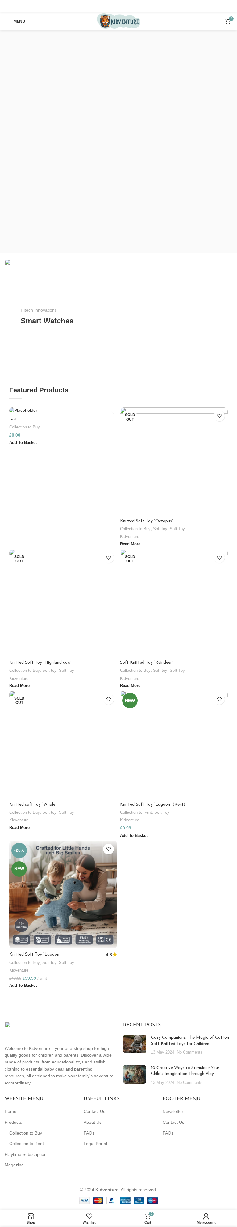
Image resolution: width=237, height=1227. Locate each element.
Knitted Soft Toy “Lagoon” (34, 954)
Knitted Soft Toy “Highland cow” (40, 662)
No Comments (189, 1052)
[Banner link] (118, 316)
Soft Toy (177, 528)
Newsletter (173, 1111)
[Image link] (32, 1029)
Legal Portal (95, 1143)
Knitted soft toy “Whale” (32, 804)
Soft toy (160, 528)
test (13, 419)
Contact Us (94, 1111)
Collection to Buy (24, 427)
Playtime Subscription (26, 1154)
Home (10, 1111)
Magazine (14, 1164)
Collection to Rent (136, 812)
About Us (93, 1122)
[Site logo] (118, 20)
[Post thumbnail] (134, 1045)
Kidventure (129, 536)
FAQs (89, 1133)
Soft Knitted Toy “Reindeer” (146, 662)
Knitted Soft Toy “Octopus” (146, 521)
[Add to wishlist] (219, 416)
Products (13, 1122)
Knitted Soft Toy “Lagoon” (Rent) (152, 804)
